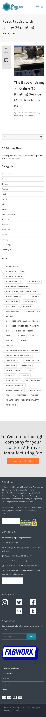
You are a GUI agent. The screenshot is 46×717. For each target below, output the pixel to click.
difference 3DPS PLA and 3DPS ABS (22, 321)
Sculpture (6, 229)
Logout (4, 689)
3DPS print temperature (17, 286)
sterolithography (14, 390)
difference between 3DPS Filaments (22, 326)
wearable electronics (27, 395)
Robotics (5, 219)
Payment (5, 679)
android (35, 296)
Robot (30, 370)
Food (4, 194)
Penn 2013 (10, 365)
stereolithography (15, 385)
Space (4, 235)
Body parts (11, 306)
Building (27, 306)
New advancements (31, 113)
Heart (35, 336)
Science (5, 224)
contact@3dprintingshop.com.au (18, 538)
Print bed (26, 365)
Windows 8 (11, 405)
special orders (33, 380)
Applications (12, 301)
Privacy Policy (7, 673)
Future (4, 199)
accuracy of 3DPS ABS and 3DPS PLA (22, 291)
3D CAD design (12, 267)
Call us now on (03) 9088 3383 (23, 461)
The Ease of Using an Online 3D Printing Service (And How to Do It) (29, 94)
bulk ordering (12, 311)
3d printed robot (14, 277)
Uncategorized (29, 115)
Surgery (5, 240)
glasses (21, 336)
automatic (30, 301)
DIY (7, 331)
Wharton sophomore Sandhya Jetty (22, 400)
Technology (18, 115)
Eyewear (5, 184)
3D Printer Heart (14, 282)
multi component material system (22, 351)
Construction (33, 311)
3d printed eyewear (15, 272)
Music (4, 209)
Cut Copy (10, 316)
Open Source (12, 360)
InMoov (24, 341)
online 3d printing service (18, 356)
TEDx (8, 395)
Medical (9, 346)
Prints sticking (13, 370)
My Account (6, 684)
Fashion (5, 189)
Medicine (5, 204)
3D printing (34, 282)
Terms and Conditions (10, 668)
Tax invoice (35, 390)
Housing (10, 341)
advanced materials (15, 296)
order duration (32, 360)
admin (18, 113)
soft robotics (12, 380)
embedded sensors (24, 331)
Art (3, 179)
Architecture (7, 174)
